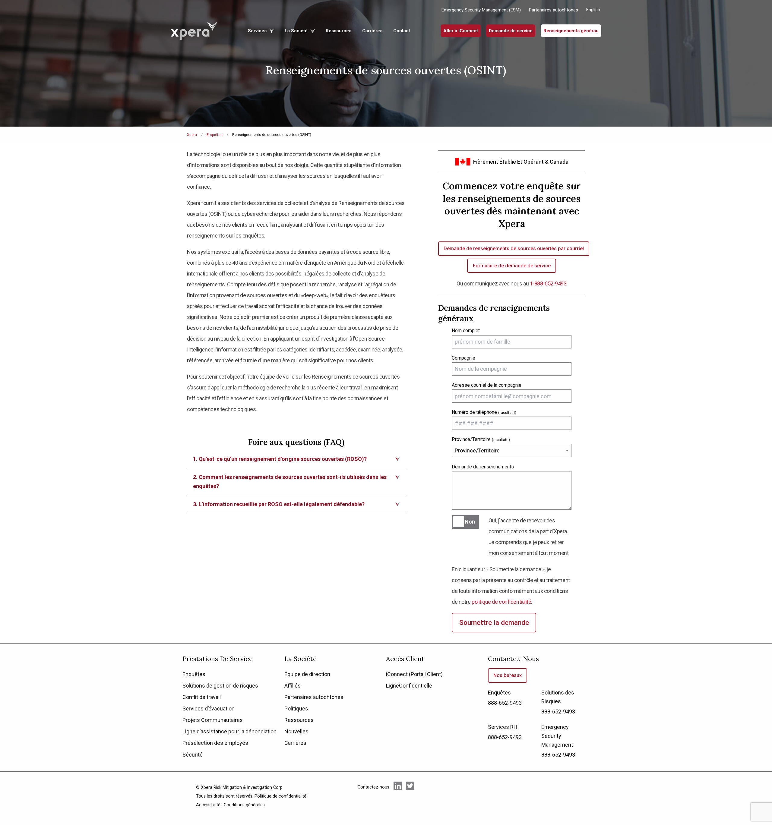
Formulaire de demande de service (512, 266)
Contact (401, 30)
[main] (386, 321)
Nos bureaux (507, 675)
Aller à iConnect (460, 30)
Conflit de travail (201, 697)
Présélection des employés (215, 743)
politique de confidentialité (501, 602)
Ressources (338, 30)
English (593, 9)
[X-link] (410, 795)
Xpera (192, 135)
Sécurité (192, 754)
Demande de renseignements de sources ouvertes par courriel (514, 248)
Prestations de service (217, 658)
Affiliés (292, 685)
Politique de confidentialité (280, 796)
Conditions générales (244, 805)
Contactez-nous (513, 658)
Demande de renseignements (483, 467)
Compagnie (463, 358)
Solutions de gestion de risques (220, 685)
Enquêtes (215, 135)
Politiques (296, 708)
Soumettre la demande (494, 622)
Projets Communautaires (212, 720)
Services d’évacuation (208, 708)
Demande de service (511, 30)
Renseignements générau (571, 30)
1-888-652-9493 (548, 283)
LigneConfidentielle (409, 685)
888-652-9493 (505, 703)
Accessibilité (208, 805)
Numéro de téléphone (484, 412)
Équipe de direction (307, 674)
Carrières (372, 30)
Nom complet (466, 330)
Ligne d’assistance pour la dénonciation (229, 731)
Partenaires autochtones (553, 10)
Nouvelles (296, 731)
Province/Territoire (481, 439)
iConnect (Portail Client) (414, 674)
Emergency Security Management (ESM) (481, 10)
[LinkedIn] (398, 795)
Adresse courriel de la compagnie (486, 385)
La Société (297, 30)
